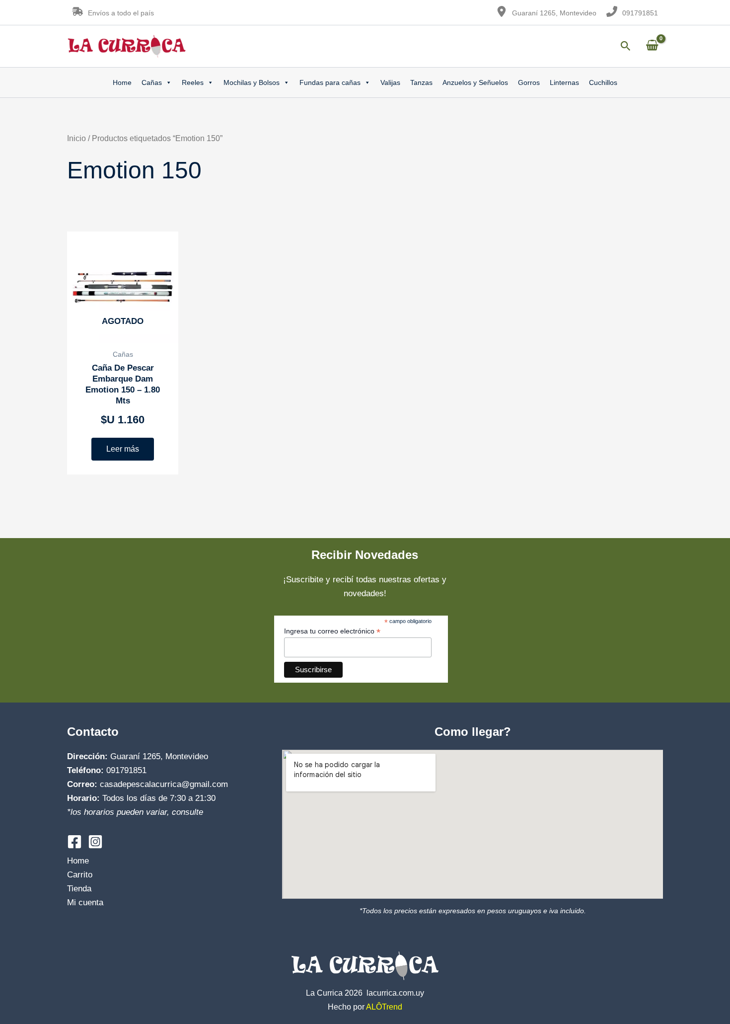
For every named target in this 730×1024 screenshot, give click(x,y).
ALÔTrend (384, 1007)
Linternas (564, 82)
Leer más (122, 449)
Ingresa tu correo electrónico (332, 631)
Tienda (79, 888)
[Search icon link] (625, 47)
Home (122, 82)
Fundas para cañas (330, 82)
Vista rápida (123, 332)
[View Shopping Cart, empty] (652, 46)
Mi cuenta (85, 902)
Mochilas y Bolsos (251, 82)
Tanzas (421, 82)
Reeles (193, 82)
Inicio (76, 138)
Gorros (529, 82)
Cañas (152, 82)
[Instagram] (95, 841)
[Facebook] (74, 841)
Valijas (390, 82)
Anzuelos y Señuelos (475, 82)
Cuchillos (603, 82)
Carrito (79, 874)
